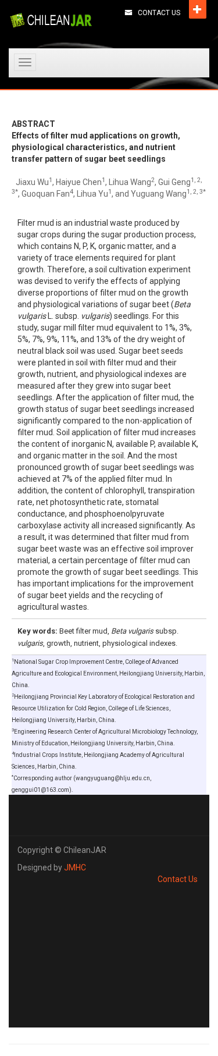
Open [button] (197, 9)
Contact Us (159, 13)
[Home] (51, 20)
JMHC (75, 867)
